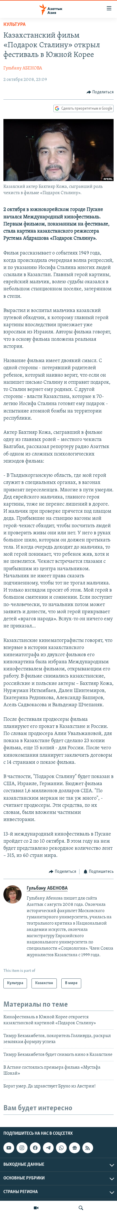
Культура (14, 24)
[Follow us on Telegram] (48, 1147)
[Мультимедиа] (36, 1208)
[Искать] (80, 1208)
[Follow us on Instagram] (21, 1147)
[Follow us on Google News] (74, 1147)
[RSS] (87, 1147)
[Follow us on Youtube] (8, 1147)
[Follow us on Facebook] (35, 1147)
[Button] (100, 92)
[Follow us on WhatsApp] (61, 1147)
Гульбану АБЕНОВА (22, 68)
